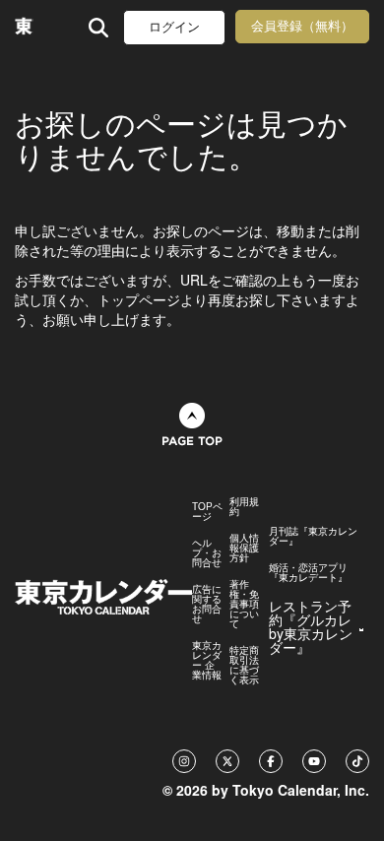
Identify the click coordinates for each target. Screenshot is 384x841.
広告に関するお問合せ (207, 603)
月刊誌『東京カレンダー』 (313, 536)
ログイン (174, 27)
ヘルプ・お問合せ (207, 552)
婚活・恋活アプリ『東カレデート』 (308, 572)
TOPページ (207, 511)
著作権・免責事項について (244, 603)
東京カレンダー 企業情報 (207, 659)
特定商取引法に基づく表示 (244, 664)
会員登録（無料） (302, 26)
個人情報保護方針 (244, 547)
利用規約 (244, 506)
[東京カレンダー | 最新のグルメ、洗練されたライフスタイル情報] (24, 27)
